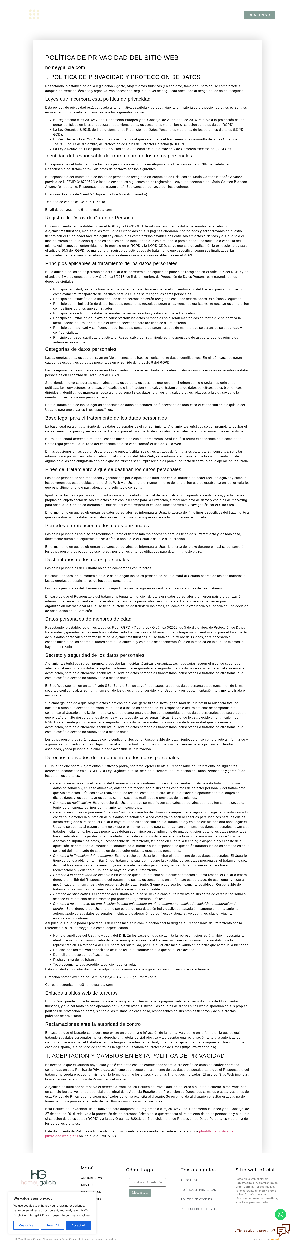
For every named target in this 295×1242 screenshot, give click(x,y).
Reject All (52, 1225)
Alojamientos (91, 1178)
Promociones (91, 1198)
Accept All (78, 1225)
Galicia (86, 1205)
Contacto (88, 1212)
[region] (52, 1213)
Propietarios (91, 1191)
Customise (26, 1225)
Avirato (275, 1239)
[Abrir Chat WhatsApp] (280, 1214)
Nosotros (88, 1185)
